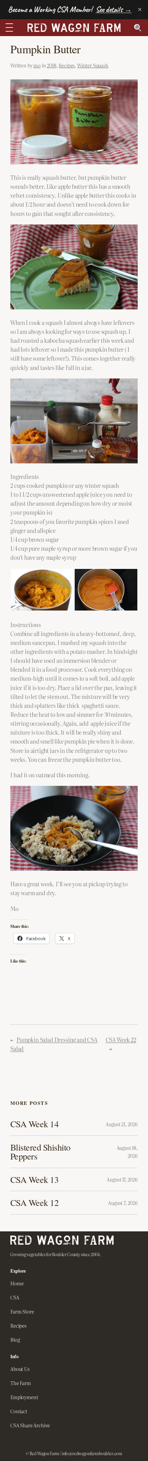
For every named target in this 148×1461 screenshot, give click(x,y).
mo (37, 65)
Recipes (67, 65)
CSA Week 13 (34, 1179)
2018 (51, 65)
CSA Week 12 (34, 1202)
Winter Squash (92, 65)
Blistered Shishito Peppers (40, 1152)
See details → (114, 9)
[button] (42, 589)
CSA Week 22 (121, 1039)
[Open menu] (11, 27)
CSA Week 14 (34, 1123)
